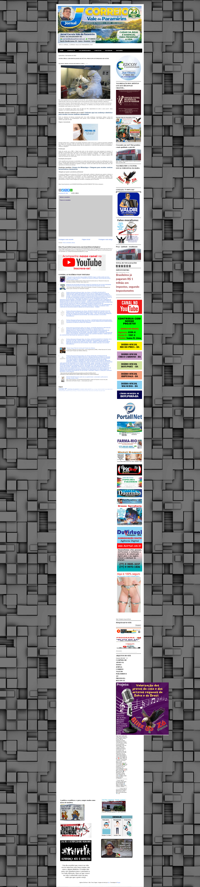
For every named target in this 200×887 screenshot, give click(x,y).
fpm (109, 882)
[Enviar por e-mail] (72, 193)
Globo (87, 390)
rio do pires (81, 389)
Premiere (97, 390)
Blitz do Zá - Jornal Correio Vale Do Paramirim (129, 652)
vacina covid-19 (87, 389)
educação (100, 390)
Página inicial (86, 239)
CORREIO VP (71, 50)
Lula (94, 390)
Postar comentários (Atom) (69, 242)
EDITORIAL (119, 50)
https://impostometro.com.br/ (122, 272)
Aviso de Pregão (94, 389)
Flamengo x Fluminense (77, 390)
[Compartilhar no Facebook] (76, 193)
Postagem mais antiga (105, 239)
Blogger (118, 882)
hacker (104, 390)
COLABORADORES (85, 50)
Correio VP (63, 389)
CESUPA (99, 389)
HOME (61, 50)
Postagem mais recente (66, 239)
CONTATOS (97, 50)
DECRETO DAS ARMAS (105, 389)
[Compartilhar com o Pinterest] (78, 193)
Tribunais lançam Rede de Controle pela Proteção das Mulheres (80, 348)
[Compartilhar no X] (75, 193)
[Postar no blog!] (73, 193)
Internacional (91, 390)
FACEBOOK (108, 50)
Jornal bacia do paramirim (73, 389)
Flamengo (71, 390)
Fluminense (84, 390)
